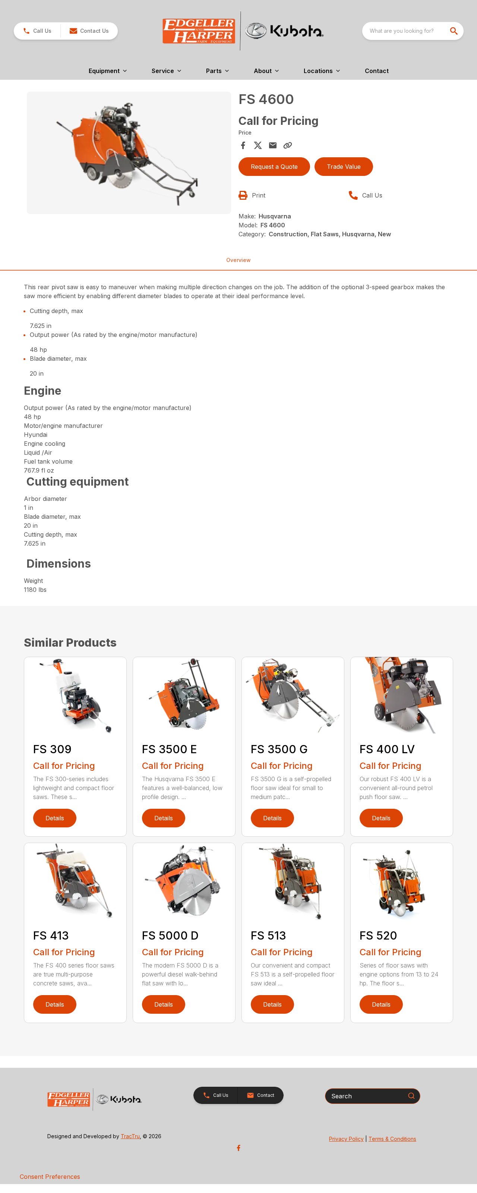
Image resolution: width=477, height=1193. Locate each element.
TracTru (130, 1136)
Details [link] (54, 818)
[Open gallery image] (129, 153)
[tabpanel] (129, 154)
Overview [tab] (238, 260)
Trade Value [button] (344, 166)
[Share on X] (257, 145)
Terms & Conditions (392, 1139)
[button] (37, 31)
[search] (455, 31)
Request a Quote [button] (274, 166)
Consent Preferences (50, 1176)
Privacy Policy (346, 1139)
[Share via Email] (272, 145)
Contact (377, 71)
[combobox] (413, 31)
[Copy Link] (287, 145)
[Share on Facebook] (242, 145)
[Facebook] (238, 1148)
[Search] (411, 1095)
